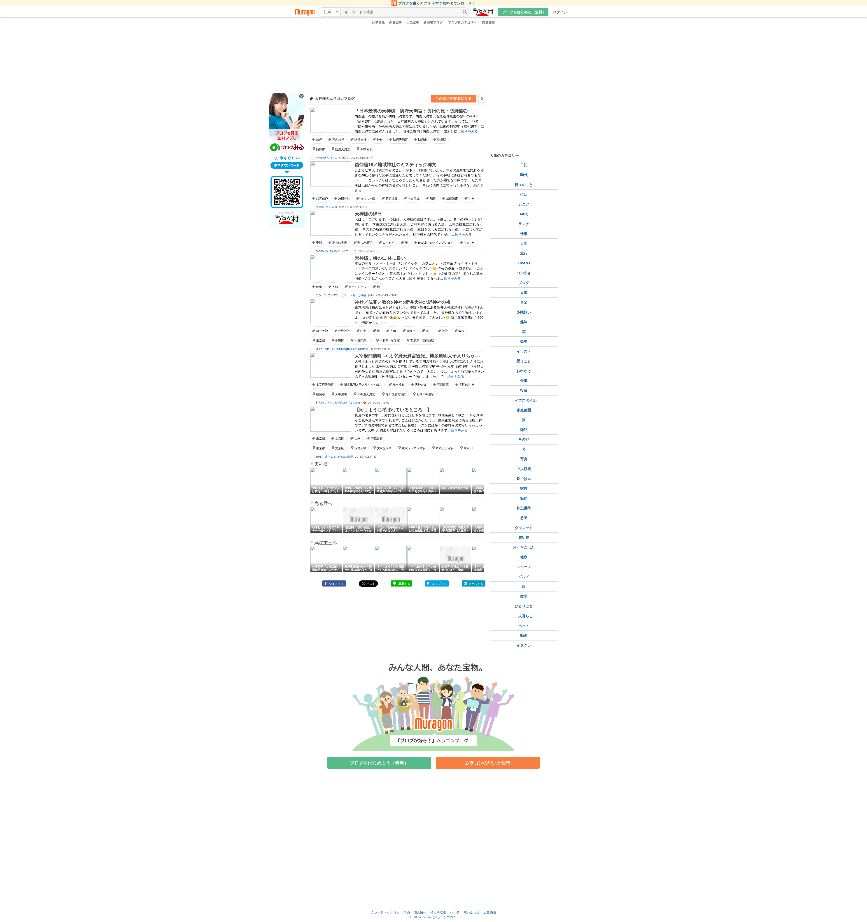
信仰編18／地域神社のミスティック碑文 (395, 164)
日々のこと (524, 184)
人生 (523, 243)
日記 (523, 165)
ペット (523, 625)
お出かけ (524, 370)
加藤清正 (452, 198)
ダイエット (524, 527)
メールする (475, 583)
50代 (524, 174)
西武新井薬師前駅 (422, 340)
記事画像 (378, 22)
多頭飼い (524, 311)
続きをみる (469, 131)
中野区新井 (361, 340)
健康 (523, 556)
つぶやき (524, 272)
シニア (523, 204)
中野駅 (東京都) (390, 340)
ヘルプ (455, 912)
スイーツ (524, 566)
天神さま (421, 384)
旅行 (319, 139)
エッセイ (388, 242)
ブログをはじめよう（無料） (379, 762)
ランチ (523, 223)
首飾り (410, 330)
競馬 (523, 341)
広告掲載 (489, 912)
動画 (523, 635)
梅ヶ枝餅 (398, 384)
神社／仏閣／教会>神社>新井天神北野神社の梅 (402, 301)
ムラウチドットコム (385, 912)
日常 (523, 292)
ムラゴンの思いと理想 (487, 762)
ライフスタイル (523, 400)
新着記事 (395, 22)
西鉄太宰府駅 (425, 394)
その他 (523, 439)
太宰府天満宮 (325, 384)
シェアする (336, 583)
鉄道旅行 (360, 139)
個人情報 (420, 912)
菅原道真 (391, 198)
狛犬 (363, 330)
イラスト (524, 351)
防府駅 (441, 139)
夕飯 (335, 286)
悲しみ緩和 (364, 242)
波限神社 (344, 198)
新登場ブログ (433, 22)
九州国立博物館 (396, 394)
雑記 (523, 429)
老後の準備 (339, 242)
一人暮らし (524, 615)
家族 (523, 488)
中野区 (339, 340)
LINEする (404, 583)
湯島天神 (360, 448)
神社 (380, 139)
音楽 (523, 302)
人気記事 (412, 22)
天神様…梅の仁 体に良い (380, 257)
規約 (406, 912)
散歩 (461, 330)
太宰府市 (341, 394)
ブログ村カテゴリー (462, 22)
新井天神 (322, 330)
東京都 (320, 340)
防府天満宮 (400, 139)
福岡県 (320, 394)
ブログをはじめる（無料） (524, 11)
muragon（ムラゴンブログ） (438, 917)
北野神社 (344, 330)
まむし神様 (367, 198)
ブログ (523, 282)
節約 (523, 498)
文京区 (339, 438)
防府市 (422, 139)
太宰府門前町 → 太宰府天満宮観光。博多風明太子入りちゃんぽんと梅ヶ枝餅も (435, 355)
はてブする (439, 583)
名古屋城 (414, 198)
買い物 (523, 537)
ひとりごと (524, 605)
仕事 (523, 233)
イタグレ (524, 645)
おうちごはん (524, 547)
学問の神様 (466, 384)
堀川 (433, 198)
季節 (319, 242)
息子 (523, 517)
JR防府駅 (366, 149)
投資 (523, 390)
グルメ (523, 576)
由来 (357, 438)
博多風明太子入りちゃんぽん (363, 384)
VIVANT (524, 262)
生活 (523, 194)
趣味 (523, 321)
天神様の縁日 (368, 213)
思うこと (524, 360)
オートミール (357, 286)
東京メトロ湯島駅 (413, 448)
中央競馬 (524, 468)
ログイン (560, 11)
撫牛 (428, 330)
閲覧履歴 (488, 22)
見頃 (393, 330)
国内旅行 (338, 139)
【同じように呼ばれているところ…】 (393, 409)
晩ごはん (524, 478)
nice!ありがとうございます (436, 242)
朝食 (319, 286)
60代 (524, 214)
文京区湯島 (384, 448)
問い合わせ (471, 912)
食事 (523, 380)
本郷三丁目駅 (444, 448)
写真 (523, 458)
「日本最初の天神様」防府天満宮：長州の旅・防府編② (411, 110)
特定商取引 (438, 912)
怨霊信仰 (322, 198)
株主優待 (524, 507)
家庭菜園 (524, 409)
